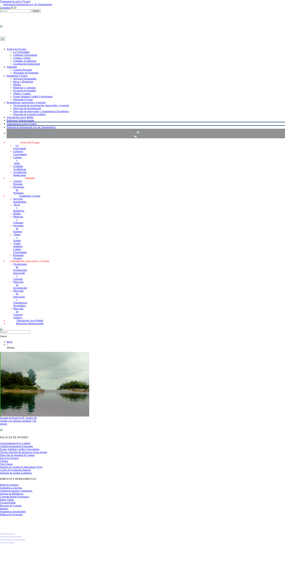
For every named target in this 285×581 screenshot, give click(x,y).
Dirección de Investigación (27, 108)
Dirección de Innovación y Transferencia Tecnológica (41, 111)
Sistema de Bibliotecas (11, 493)
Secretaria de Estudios (24, 90)
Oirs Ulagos (6, 464)
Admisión (12, 66)
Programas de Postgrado (25, 72)
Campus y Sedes (22, 58)
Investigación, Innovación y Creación (26, 102)
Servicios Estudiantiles (25, 78)
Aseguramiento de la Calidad (15, 443)
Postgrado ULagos (23, 99)
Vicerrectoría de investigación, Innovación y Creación (41, 105)
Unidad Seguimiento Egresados (16, 446)
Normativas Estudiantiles (13, 511)
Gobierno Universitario (25, 55)
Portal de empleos (9, 484)
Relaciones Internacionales (20, 120)
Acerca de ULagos (16, 49)
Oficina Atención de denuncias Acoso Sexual (23, 452)
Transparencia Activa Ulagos (22, 123)
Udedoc (4, 461)
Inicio (10, 341)
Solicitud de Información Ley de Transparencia (27, 4)
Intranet (4, 508)
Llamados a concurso (11, 487)
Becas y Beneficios (23, 81)
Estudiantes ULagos (17, 75)
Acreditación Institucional (26, 63)
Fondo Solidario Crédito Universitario (33, 96)
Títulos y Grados (22, 93)
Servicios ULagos (9, 458)
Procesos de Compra (10, 505)
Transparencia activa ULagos (15, 1)
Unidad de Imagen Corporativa (16, 490)
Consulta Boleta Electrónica (14, 496)
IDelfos (17, 84)
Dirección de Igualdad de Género (17, 455)
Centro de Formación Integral (15, 470)
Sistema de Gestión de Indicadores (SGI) (21, 467)
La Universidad (21, 52)
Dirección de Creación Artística (29, 114)
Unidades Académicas (24, 61)
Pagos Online (7, 499)
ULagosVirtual (8, 502)
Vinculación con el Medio (20, 117)
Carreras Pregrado (22, 69)
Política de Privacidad (11, 514)
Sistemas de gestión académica (16, 473)
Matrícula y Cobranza (24, 87)
